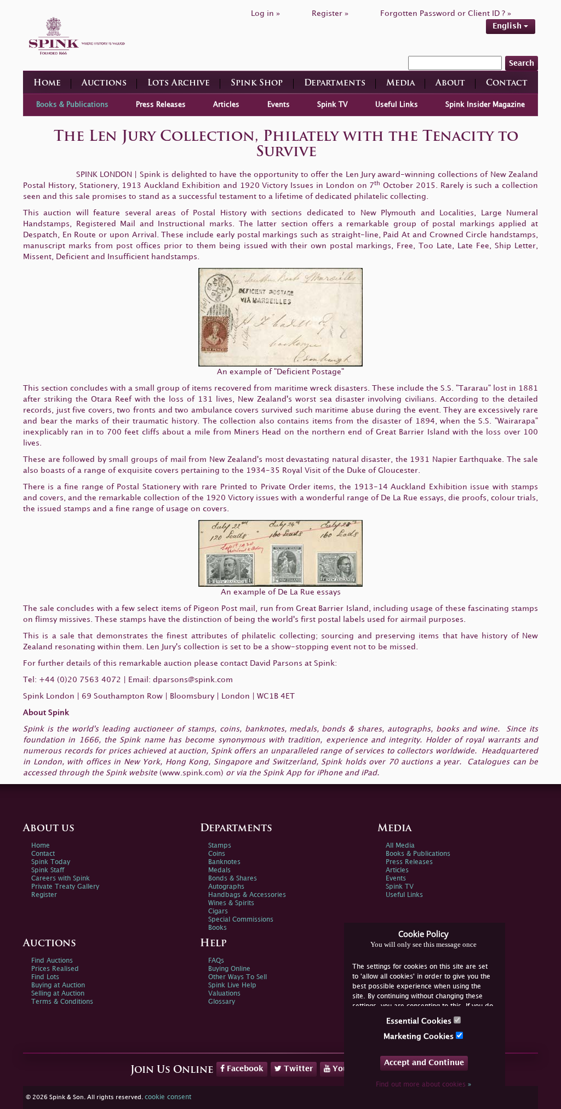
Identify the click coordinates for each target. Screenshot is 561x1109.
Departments (334, 83)
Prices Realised (55, 969)
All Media (400, 846)
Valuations (224, 994)
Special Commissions (240, 920)
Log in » (265, 13)
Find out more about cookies (423, 1085)
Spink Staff (47, 870)
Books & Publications (72, 104)
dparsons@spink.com (193, 679)
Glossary (221, 1002)
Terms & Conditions (62, 1002)
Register (44, 895)
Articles (226, 104)
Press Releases (161, 104)
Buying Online (229, 969)
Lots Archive (178, 83)
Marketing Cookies (419, 1036)
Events (278, 104)
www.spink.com (191, 772)
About (450, 83)
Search (521, 63)
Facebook (244, 1068)
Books (217, 928)
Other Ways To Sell (237, 977)
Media (400, 83)
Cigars (218, 911)
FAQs (216, 961)
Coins (216, 854)
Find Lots (45, 977)
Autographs (226, 887)
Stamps (219, 846)
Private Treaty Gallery (65, 887)
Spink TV (332, 104)
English (508, 26)
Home (47, 83)
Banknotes (224, 862)
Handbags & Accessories (247, 895)
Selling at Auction (57, 994)
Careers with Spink (60, 879)
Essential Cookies (420, 1021)
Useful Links (396, 104)
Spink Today (50, 862)
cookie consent (168, 1097)
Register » (330, 13)
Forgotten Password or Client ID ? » (445, 13)
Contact (507, 83)
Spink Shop (257, 83)
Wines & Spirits (231, 903)
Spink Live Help (232, 985)
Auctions (104, 83)
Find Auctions (52, 961)
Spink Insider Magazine (485, 104)
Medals (219, 870)
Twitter (297, 1068)
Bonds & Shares (232, 879)
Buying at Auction (58, 985)
